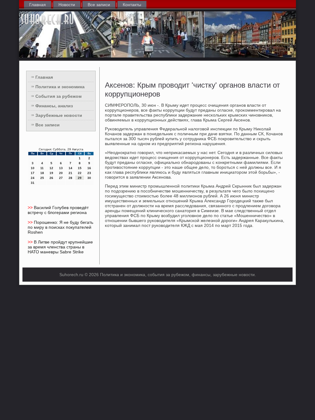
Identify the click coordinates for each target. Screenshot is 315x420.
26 (51, 178)
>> (31, 207)
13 (61, 168)
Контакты (132, 4)
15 (80, 168)
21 (70, 173)
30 (89, 178)
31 (32, 182)
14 (70, 168)
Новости (66, 4)
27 (61, 178)
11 (42, 168)
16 (89, 168)
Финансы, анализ (54, 105)
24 (32, 178)
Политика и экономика (60, 86)
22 (80, 173)
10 (32, 168)
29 (80, 178)
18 (42, 173)
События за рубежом (58, 96)
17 (32, 173)
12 (51, 168)
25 (42, 178)
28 (70, 178)
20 (61, 173)
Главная (37, 4)
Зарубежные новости (58, 115)
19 (51, 173)
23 (89, 173)
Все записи (99, 4)
